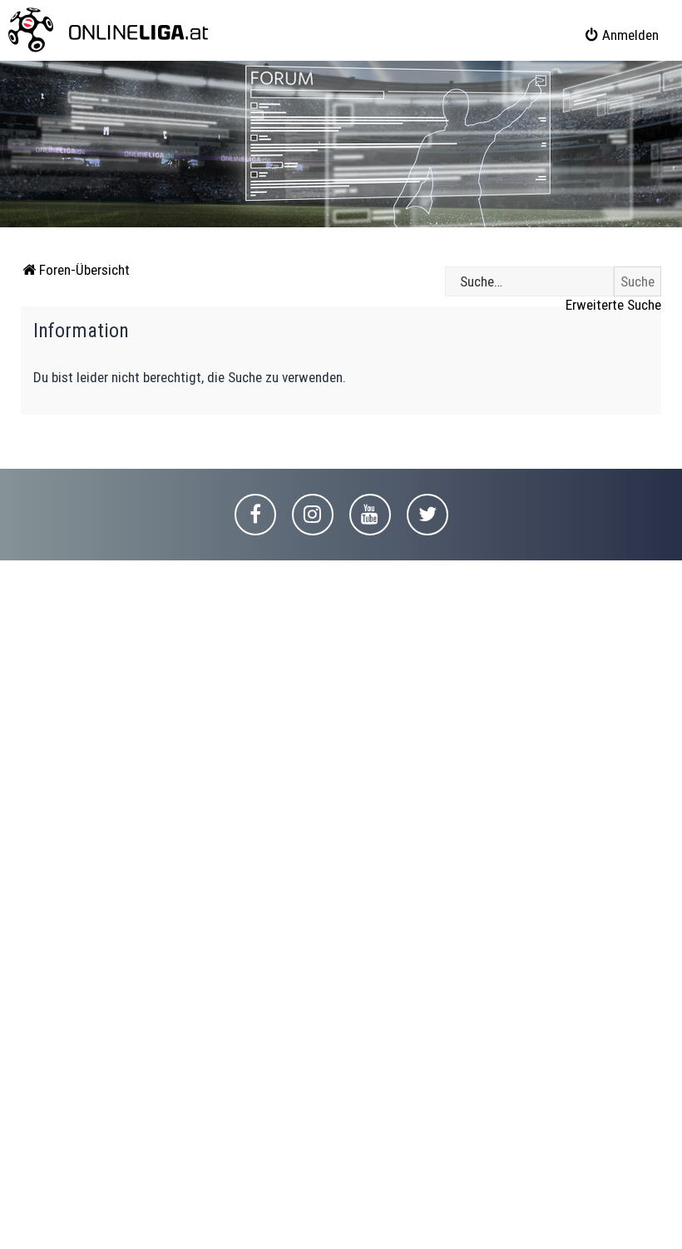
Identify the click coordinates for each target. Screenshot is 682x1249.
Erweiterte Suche (613, 304)
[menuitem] (621, 35)
